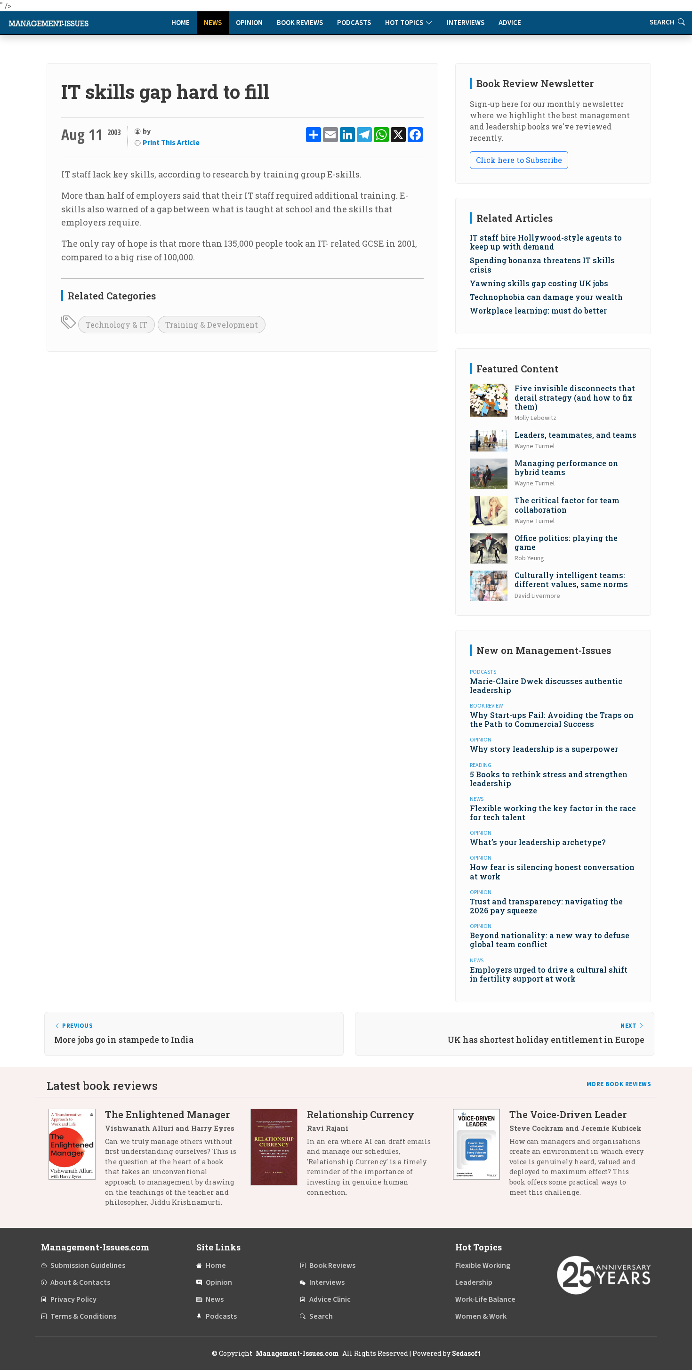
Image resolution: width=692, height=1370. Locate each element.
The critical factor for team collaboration (567, 504)
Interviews (465, 23)
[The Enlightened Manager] (76, 1162)
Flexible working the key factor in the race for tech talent (553, 812)
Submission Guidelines (87, 1265)
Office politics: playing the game (566, 542)
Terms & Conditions (83, 1316)
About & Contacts (80, 1282)
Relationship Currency (360, 1114)
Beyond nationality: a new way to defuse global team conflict (549, 939)
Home (180, 23)
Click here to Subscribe (519, 160)
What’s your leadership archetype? (537, 842)
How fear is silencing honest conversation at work (552, 871)
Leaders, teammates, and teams (575, 435)
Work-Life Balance (485, 1299)
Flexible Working (482, 1265)
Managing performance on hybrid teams (566, 467)
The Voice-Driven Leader (568, 1114)
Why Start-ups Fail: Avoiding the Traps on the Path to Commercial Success (552, 719)
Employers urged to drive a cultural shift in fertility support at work (549, 974)
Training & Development (211, 325)
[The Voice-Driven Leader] (481, 1157)
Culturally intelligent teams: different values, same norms (571, 579)
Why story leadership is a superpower (544, 749)
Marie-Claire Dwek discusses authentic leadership (546, 685)
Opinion (249, 23)
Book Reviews (300, 23)
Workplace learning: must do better (538, 310)
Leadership (473, 1282)
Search (663, 22)
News (213, 23)
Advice (510, 23)
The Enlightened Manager (167, 1114)
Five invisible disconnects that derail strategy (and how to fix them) (575, 397)
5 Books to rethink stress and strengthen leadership (549, 778)
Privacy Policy (73, 1299)
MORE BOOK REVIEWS (619, 1084)
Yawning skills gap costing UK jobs (539, 283)
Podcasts (354, 23)
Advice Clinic (330, 1299)
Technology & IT (116, 325)
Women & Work (481, 1316)
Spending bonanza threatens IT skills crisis (542, 264)
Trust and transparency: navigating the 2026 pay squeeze (546, 905)
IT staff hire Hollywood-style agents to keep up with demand (546, 242)
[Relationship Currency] (278, 1157)
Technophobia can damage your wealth (546, 297)
